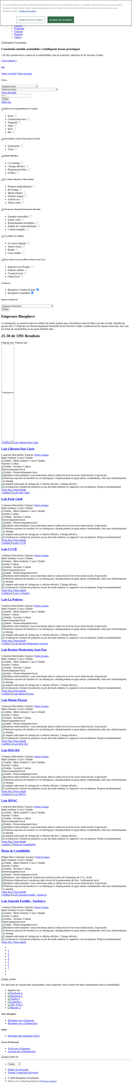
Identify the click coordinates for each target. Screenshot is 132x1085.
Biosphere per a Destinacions (22, 1023)
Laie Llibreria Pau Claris (17, 448)
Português (19, 28)
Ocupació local (16, 273)
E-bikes (12, 172)
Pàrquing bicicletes (18, 169)
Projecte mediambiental (20, 186)
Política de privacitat (18, 1069)
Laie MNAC (9, 800)
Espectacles (14, 146)
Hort (10, 128)
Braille (11, 249)
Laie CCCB (9, 549)
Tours (11, 149)
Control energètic (17, 229)
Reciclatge (13, 189)
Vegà (11, 125)
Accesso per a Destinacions (22, 1051)
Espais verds (14, 219)
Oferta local (14, 276)
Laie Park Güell (11, 499)
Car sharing (14, 163)
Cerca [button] (4, 80)
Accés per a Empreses (19, 1048)
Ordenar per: (7, 342)
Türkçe (17, 37)
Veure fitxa (6, 489)
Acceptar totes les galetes (60, 20)
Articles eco (14, 199)
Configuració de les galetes (30, 20)
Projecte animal (16, 196)
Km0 (11, 116)
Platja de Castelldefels (15, 850)
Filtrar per (6, 102)
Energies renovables (18, 216)
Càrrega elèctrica (16, 166)
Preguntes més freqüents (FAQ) (24, 1035)
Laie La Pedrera (12, 599)
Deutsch (18, 34)
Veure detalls (19, 489)
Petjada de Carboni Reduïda (22, 226)
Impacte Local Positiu (19, 266)
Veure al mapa (24, 73)
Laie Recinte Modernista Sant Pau (24, 649)
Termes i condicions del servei (23, 1072)
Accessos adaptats (17, 243)
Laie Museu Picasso (14, 700)
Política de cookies (27, 11)
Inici (3, 67)
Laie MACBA (10, 750)
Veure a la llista (9, 73)
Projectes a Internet (48, 1081)
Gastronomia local (17, 119)
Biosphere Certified (18, 289)
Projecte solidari (16, 270)
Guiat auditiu (15, 253)
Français (18, 31)
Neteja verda (14, 202)
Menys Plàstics (16, 193)
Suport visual (15, 246)
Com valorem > (9, 60)
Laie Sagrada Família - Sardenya (23, 901)
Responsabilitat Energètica (21, 223)
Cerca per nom (8, 92)
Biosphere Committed (19, 293)
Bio (10, 132)
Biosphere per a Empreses (21, 1020)
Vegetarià (13, 122)
